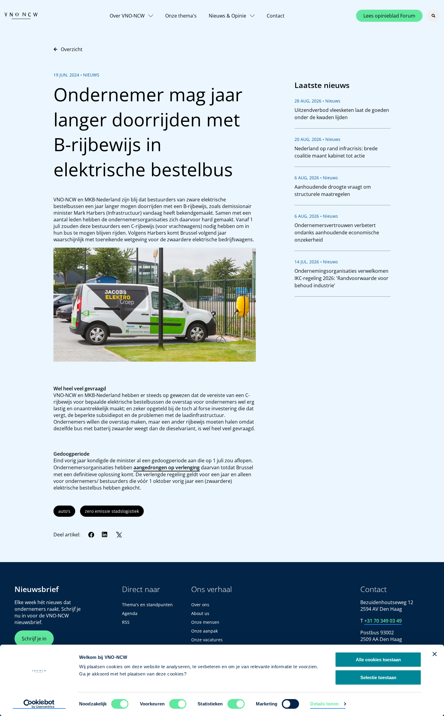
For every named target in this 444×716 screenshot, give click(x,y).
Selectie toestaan (378, 677)
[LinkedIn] (105, 535)
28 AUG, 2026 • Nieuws (317, 101)
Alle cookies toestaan (378, 659)
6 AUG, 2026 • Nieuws (316, 178)
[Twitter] (119, 535)
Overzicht (71, 49)
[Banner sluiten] (435, 654)
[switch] (177, 704)
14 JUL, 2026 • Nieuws (316, 262)
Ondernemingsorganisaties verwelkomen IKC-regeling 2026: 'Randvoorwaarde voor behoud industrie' (341, 278)
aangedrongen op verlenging (167, 467)
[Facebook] (91, 535)
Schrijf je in (34, 638)
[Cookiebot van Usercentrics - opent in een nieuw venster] (39, 704)
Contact (276, 15)
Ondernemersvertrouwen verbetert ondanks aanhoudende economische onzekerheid (336, 232)
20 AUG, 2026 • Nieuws (317, 139)
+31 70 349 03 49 (383, 620)
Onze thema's (181, 15)
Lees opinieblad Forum (389, 15)
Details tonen (324, 703)
